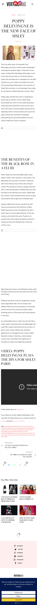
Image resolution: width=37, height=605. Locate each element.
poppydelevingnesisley (7, 433)
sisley (15, 433)
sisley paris (28, 435)
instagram (20, 559)
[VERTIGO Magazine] (18, 575)
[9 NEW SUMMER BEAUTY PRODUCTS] (28, 489)
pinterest (20, 556)
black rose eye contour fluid (25, 426)
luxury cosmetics (18, 421)
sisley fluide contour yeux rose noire (14, 435)
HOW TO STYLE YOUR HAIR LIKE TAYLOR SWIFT (27, 520)
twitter (20, 549)
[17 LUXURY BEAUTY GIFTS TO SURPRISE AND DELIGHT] (9, 510)
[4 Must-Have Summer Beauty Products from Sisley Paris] (9, 489)
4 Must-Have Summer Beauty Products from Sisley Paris (9, 499)
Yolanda (19, 41)
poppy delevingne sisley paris (19, 431)
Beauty (14, 15)
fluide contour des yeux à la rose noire (12, 428)
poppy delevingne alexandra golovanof (18, 429)
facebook (20, 546)
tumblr (20, 563)
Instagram (20, 409)
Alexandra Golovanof (10, 426)
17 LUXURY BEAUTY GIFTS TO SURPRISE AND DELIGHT (8, 520)
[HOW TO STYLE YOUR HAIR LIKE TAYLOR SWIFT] (28, 510)
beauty (3, 421)
